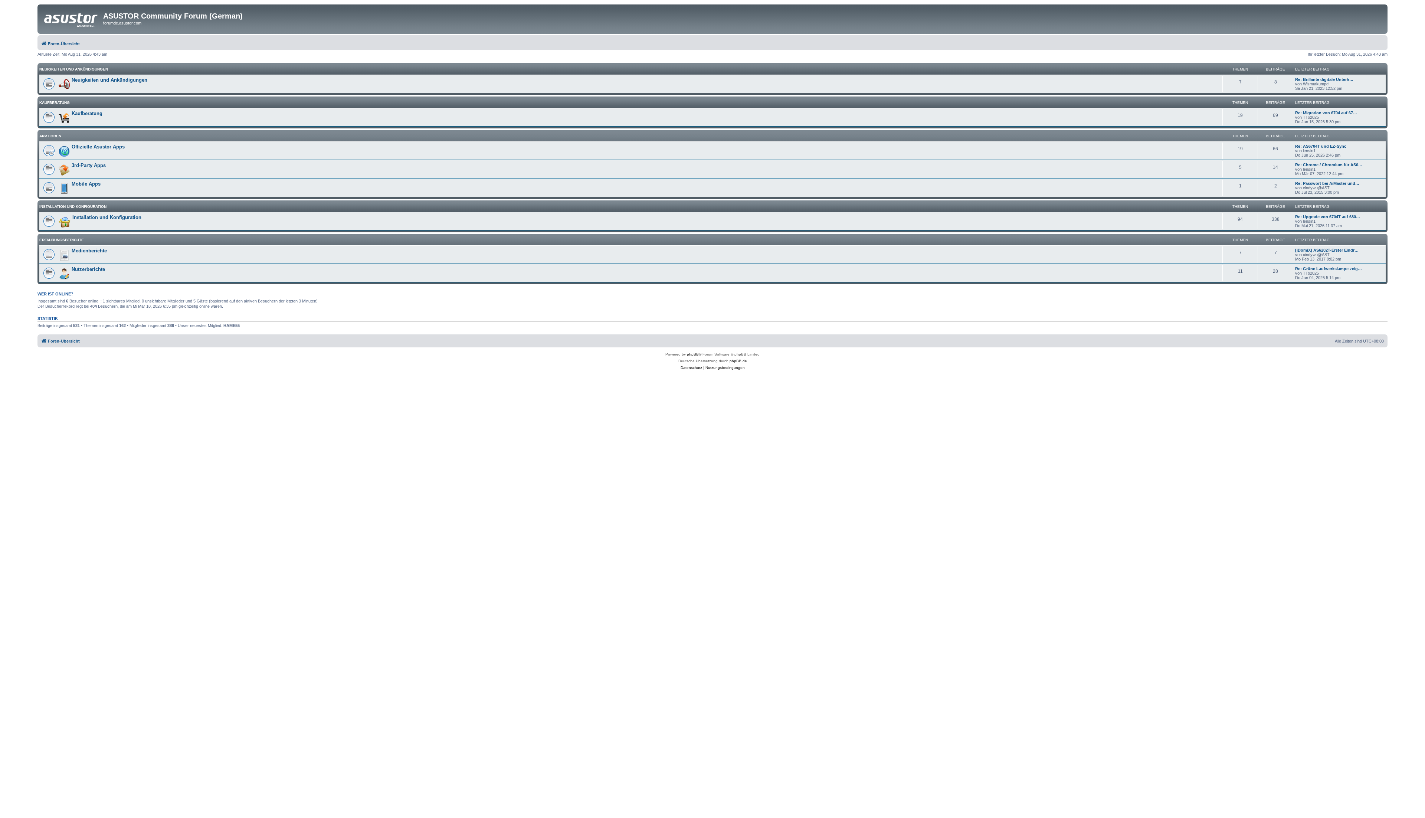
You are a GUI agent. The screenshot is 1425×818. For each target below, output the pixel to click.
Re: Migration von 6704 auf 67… (1326, 113)
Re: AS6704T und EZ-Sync (1320, 146)
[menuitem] (691, 367)
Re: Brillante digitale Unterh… (1324, 79)
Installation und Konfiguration (73, 206)
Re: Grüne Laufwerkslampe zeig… (1328, 268)
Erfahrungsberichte (61, 240)
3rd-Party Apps (89, 165)
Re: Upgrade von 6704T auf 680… (1327, 217)
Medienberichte (89, 250)
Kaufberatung (54, 103)
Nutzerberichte (88, 269)
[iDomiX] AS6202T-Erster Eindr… (1327, 250)
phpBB (693, 354)
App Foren (50, 136)
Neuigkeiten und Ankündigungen (73, 69)
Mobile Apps (86, 184)
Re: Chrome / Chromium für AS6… (1328, 165)
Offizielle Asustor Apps (98, 147)
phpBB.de (738, 361)
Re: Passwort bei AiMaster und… (1327, 183)
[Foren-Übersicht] (71, 18)
